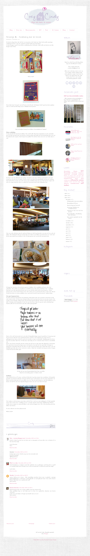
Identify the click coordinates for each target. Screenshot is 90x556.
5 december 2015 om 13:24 (32, 438)
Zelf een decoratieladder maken (73, 96)
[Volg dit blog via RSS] (73, 87)
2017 (66, 193)
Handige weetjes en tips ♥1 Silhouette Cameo (76, 159)
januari (68, 241)
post (82, 178)
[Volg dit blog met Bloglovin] (67, 84)
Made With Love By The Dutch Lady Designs (45, 539)
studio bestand (73, 181)
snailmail (66, 181)
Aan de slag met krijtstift (73, 205)
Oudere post (52, 523)
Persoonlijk (13, 425)
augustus (68, 227)
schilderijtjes (67, 180)
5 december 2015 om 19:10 (24, 463)
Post (46, 30)
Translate (75, 301)
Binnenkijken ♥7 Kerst (72, 203)
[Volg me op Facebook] (70, 84)
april (67, 235)
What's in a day (14, 463)
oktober (68, 222)
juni (67, 231)
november (68, 220)
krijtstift (78, 177)
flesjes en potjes (68, 175)
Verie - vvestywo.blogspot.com (17, 438)
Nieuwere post (10, 523)
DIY (40, 30)
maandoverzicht (68, 178)
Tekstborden (67, 174)
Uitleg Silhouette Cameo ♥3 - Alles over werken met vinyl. (76, 131)
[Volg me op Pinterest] (80, 84)
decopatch (81, 174)
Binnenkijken (67, 171)
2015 (66, 197)
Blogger (46, 533)
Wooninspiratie (30, 30)
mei (67, 233)
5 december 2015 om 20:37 (21, 475)
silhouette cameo (77, 180)
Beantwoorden (13, 447)
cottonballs (74, 174)
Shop (64, 30)
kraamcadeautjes (71, 177)
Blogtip (75, 171)
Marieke (12, 475)
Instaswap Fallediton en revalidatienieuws (73, 208)
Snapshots (81, 172)
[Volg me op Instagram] (77, 84)
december (68, 199)
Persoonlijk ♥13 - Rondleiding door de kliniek (74, 214)
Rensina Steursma (14, 487)
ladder (82, 177)
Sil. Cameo (55, 30)
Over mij (19, 30)
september (68, 224)
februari (68, 239)
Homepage (31, 523)
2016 (66, 195)
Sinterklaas (74, 172)
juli (67, 229)
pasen (76, 178)
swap (79, 181)
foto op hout (77, 175)
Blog (11, 30)
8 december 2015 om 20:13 (25, 487)
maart (67, 237)
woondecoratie (75, 183)
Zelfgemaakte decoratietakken (75, 201)
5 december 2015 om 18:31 (20, 452)
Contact (72, 30)
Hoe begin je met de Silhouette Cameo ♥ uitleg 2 (76, 138)
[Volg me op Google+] (73, 84)
